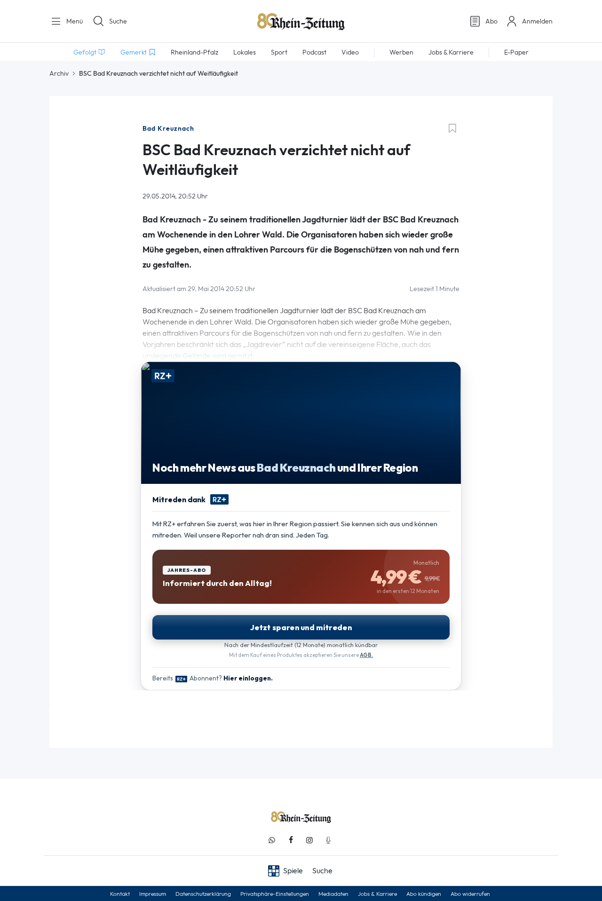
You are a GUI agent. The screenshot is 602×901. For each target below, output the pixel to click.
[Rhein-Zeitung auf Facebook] (290, 840)
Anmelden (537, 21)
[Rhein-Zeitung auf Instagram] (309, 840)
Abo (491, 21)
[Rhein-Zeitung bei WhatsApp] (272, 840)
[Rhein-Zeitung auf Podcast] (328, 840)
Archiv (59, 73)
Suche (118, 21)
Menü (73, 21)
